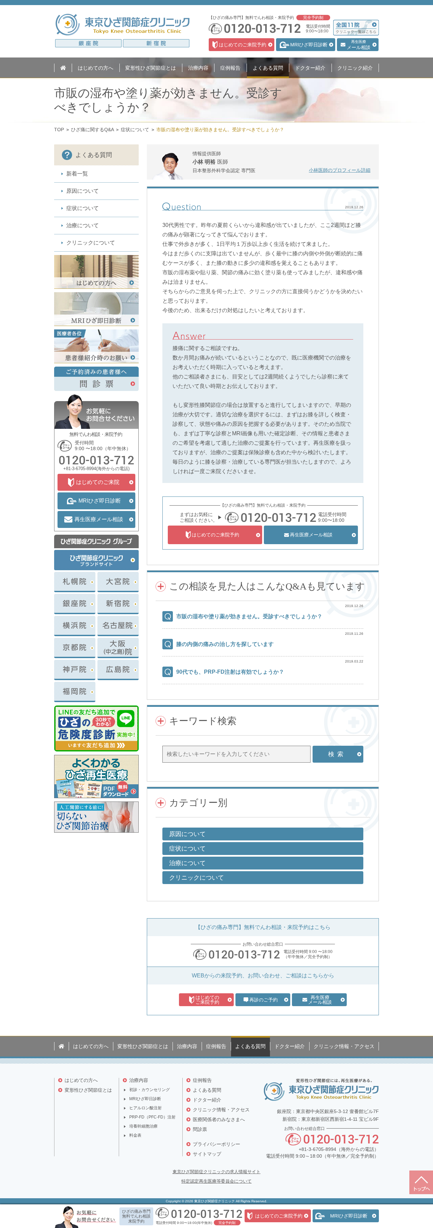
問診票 (200, 1129)
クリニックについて (90, 243)
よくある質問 (207, 1090)
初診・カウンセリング (149, 1089)
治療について (82, 225)
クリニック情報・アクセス (221, 1109)
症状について (82, 208)
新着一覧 (77, 174)
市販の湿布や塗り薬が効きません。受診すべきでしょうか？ (249, 616)
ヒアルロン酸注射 (145, 1108)
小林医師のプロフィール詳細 (339, 170)
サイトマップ (207, 1154)
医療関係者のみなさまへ (219, 1119)
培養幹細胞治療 (143, 1126)
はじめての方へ (81, 1080)
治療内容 (138, 1080)
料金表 (135, 1135)
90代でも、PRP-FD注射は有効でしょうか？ (230, 672)
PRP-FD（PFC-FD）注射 (152, 1117)
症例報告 (202, 1080)
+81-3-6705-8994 (79, 468)
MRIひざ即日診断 (145, 1098)
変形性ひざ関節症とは (88, 1090)
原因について (82, 191)
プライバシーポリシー (216, 1144)
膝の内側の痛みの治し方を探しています (225, 644)
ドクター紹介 (207, 1100)
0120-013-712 (244, 954)
